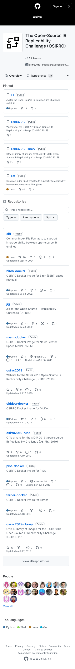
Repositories (41, 75)
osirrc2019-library (19, 524)
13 (25, 108)
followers (35, 58)
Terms (9, 646)
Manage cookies (43, 649)
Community (55, 646)
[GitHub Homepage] (26, 658)
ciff (8, 234)
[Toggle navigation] (6, 6)
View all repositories (35, 561)
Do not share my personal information (38, 653)
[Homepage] (37, 6)
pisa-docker (15, 466)
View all (7, 606)
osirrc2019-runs (18, 433)
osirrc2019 (14, 370)
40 (23, 189)
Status (42, 646)
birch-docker (15, 271)
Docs (67, 646)
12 (46, 323)
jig (8, 304)
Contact (27, 649)
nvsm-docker (16, 337)
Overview (15, 75)
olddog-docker (17, 403)
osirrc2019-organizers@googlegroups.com (52, 64)
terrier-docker (16, 495)
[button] (69, 75)
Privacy (19, 646)
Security (31, 646)
